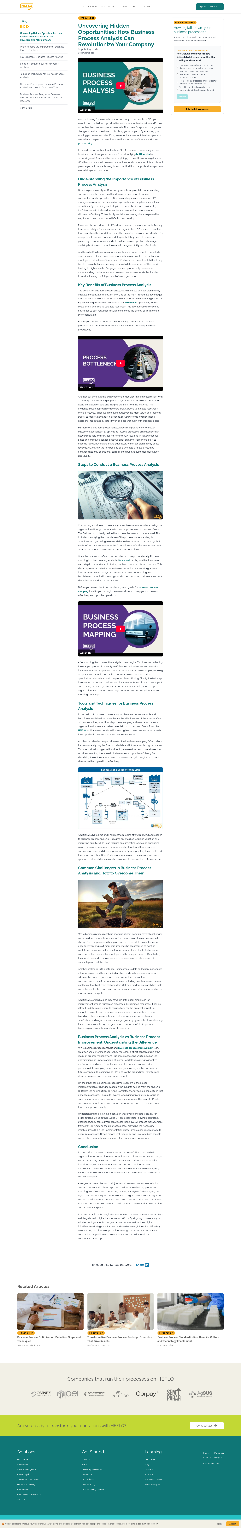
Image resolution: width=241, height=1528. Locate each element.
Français (218, 1457)
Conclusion (26, 107)
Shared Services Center (28, 1479)
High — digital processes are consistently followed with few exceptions (198, 82)
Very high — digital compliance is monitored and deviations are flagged (196, 88)
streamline (131, 302)
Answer (182, 97)
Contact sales (205, 1425)
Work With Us (88, 1479)
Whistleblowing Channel (93, 1489)
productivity (85, 143)
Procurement (23, 1489)
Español (207, 1457)
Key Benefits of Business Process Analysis (41, 57)
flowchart (124, 560)
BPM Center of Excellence (29, 1494)
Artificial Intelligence (26, 1469)
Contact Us (87, 1474)
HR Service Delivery (26, 1484)
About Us (86, 1459)
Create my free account (93, 1469)
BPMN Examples (152, 1484)
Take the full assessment (197, 109)
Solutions (108, 6)
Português (219, 1453)
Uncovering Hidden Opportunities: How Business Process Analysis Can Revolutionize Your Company (41, 36)
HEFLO (82, 730)
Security (21, 1499)
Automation (22, 1464)
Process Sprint (24, 1474)
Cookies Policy (88, 1484)
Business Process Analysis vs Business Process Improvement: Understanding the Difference (41, 97)
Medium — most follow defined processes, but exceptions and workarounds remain (193, 74)
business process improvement (135, 1047)
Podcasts (149, 1474)
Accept (232, 1524)
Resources (129, 6)
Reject (219, 1524)
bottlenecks (143, 154)
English (206, 1453)
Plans (146, 6)
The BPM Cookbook (154, 1479)
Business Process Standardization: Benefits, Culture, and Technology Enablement (188, 1339)
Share (140, 1264)
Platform (88, 6)
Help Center (150, 1459)
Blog (147, 1464)
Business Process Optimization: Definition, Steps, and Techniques (49, 1339)
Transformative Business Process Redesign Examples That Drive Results (119, 1339)
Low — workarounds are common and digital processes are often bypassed (196, 66)
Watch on (85, 109)
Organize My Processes (210, 6)
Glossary (149, 1469)
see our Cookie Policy (148, 1524)
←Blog (23, 21)
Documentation (24, 1459)
